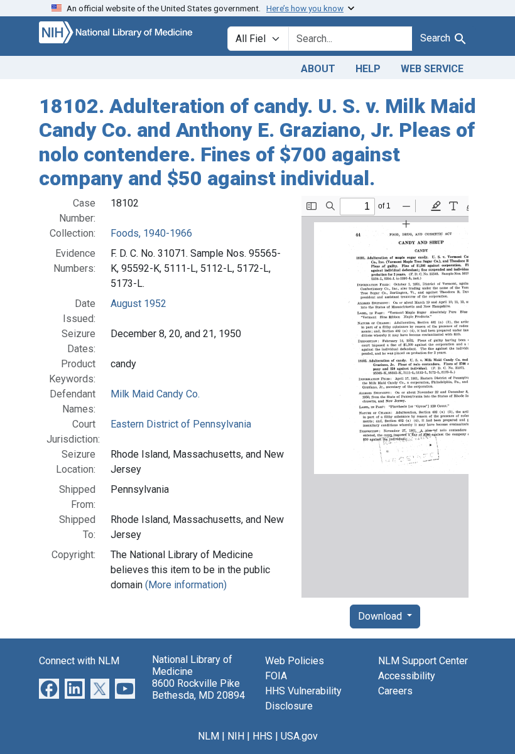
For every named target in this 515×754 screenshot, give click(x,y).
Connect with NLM (79, 661)
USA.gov (299, 736)
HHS (262, 736)
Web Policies (294, 661)
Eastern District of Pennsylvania (181, 424)
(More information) (186, 585)
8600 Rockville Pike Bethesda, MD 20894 (198, 689)
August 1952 (138, 304)
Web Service (432, 69)
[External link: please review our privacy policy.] (49, 688)
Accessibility (406, 676)
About (318, 69)
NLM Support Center (423, 661)
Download (381, 616)
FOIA (276, 676)
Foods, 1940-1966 (151, 233)
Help (368, 69)
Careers (395, 691)
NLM (208, 736)
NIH (235, 736)
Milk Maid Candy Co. (155, 394)
